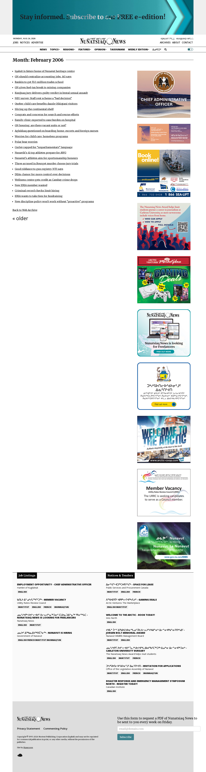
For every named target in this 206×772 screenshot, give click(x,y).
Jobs (15, 42)
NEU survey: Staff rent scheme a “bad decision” (43, 98)
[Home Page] (103, 41)
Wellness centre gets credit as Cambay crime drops (46, 179)
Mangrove (28, 747)
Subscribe (126, 737)
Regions (68, 49)
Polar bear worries (26, 141)
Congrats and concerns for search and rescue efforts (47, 114)
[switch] (190, 49)
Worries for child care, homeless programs (41, 136)
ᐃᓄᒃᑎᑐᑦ (156, 49)
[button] (19, 755)
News (43, 49)
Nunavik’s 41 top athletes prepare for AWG (40, 152)
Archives (165, 42)
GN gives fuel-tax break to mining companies (43, 87)
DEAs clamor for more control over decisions (42, 174)
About (176, 42)
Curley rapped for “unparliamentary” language (43, 147)
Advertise (37, 42)
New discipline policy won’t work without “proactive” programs (54, 201)
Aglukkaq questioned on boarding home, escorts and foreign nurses (56, 130)
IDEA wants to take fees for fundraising (39, 196)
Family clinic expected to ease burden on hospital (45, 119)
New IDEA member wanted (31, 185)
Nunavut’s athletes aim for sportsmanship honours (46, 158)
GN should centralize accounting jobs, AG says (43, 76)
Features (84, 49)
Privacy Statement (28, 728)
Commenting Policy (55, 728)
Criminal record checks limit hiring (37, 190)
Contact (187, 42)
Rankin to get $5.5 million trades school (39, 81)
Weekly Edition (138, 49)
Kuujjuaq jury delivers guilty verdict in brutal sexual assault (51, 92)
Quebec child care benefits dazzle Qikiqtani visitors (46, 103)
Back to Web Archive (25, 210)
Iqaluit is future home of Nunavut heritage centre (45, 71)
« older (20, 218)
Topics (54, 49)
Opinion (99, 49)
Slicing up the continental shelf (34, 109)
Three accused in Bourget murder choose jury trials (46, 163)
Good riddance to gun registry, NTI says (39, 168)
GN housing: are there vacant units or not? (40, 125)
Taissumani (117, 49)
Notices (25, 42)
